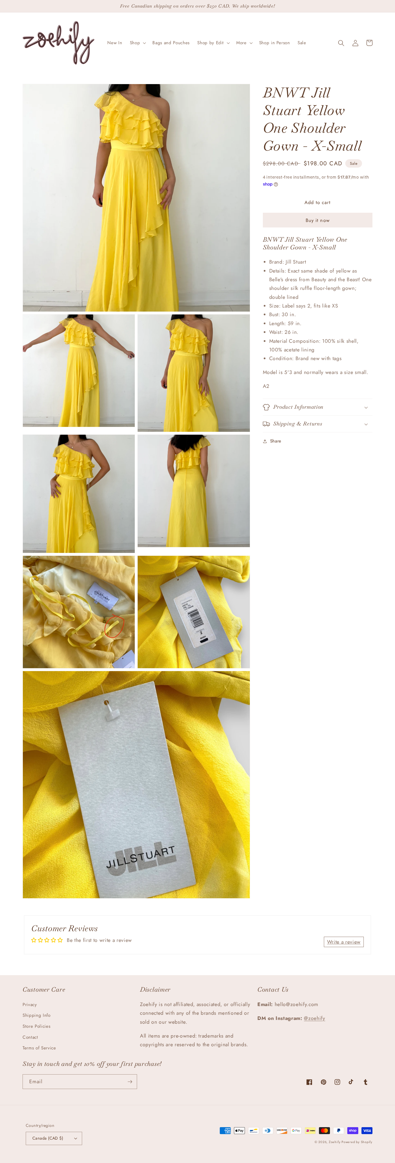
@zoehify (314, 1018)
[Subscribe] (130, 1081)
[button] (137, 43)
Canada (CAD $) (47, 1138)
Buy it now (318, 220)
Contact (30, 1037)
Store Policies (36, 1026)
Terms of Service (39, 1048)
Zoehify (335, 1142)
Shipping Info (37, 1015)
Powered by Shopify (357, 1142)
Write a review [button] (344, 942)
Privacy (30, 1004)
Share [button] (275, 441)
